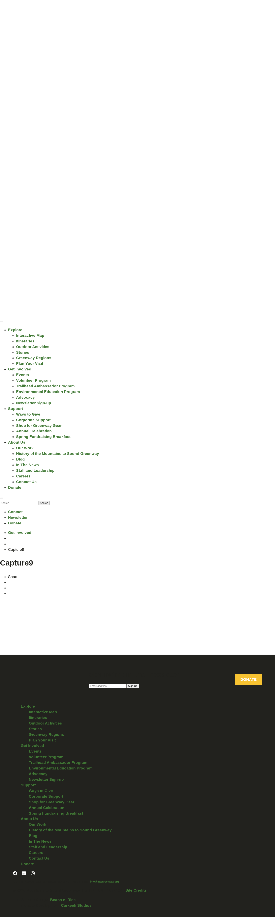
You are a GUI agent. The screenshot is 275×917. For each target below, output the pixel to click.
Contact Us (26, 482)
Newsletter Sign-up (33, 403)
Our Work (25, 448)
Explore (15, 330)
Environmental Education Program (48, 392)
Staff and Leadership (35, 470)
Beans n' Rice (63, 900)
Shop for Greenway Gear (39, 425)
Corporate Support (33, 420)
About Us (16, 442)
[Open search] (1, 498)
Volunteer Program (33, 380)
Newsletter (18, 517)
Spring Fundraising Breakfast (43, 437)
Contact (15, 512)
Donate (14, 487)
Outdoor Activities (32, 347)
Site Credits (136, 890)
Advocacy (25, 397)
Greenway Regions (33, 358)
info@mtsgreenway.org (104, 881)
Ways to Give (28, 414)
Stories (22, 352)
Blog (20, 459)
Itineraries (25, 341)
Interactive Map (30, 335)
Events (22, 375)
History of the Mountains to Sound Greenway (57, 453)
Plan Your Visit (29, 363)
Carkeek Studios (76, 905)
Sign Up (132, 685)
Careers (23, 476)
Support (15, 409)
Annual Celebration (34, 431)
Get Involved (19, 369)
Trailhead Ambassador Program (45, 386)
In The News (27, 465)
